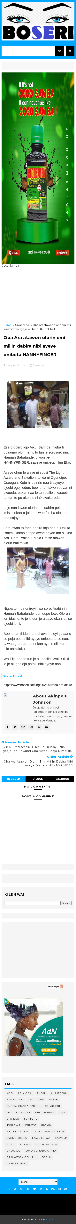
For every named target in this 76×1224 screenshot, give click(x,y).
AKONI (41, 1093)
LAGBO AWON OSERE (48, 1131)
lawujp (61, 1137)
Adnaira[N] (53, 986)
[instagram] (59, 1189)
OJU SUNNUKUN (46, 1144)
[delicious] (65, 1189)
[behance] (53, 1189)
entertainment (18, 1112)
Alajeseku (59, 1093)
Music (11, 1144)
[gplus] (21, 1189)
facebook (62, 778)
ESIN (62, 1112)
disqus (38, 778)
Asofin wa (36, 1099)
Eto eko (12, 1118)
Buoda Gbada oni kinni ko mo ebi (33, 1105)
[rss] (47, 1189)
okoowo (13, 1150)
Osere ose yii (16, 1163)
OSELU (46, 1157)
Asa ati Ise (14, 1099)
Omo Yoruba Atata (41, 1150)
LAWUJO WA (41, 1137)
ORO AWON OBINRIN (21, 1157)
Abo (9, 1093)
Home (7, 324)
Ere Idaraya (45, 1112)
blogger (13, 778)
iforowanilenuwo (21, 1125)
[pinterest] (28, 1189)
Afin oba (25, 1093)
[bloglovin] (34, 1189)
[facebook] (9, 1189)
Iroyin (46, 1125)
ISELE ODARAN (17, 1131)
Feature (30, 1118)
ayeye (53, 1099)
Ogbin (25, 1144)
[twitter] (15, 1189)
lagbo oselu (16, 1137)
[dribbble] (41, 1189)
